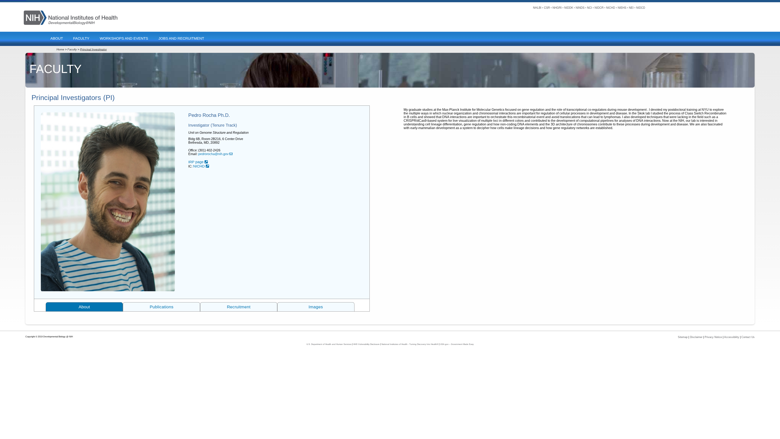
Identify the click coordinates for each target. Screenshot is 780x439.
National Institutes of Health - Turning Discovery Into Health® (409, 344)
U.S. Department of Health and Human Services (329, 344)
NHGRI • (557, 7)
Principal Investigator (93, 49)
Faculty (81, 38)
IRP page (196, 162)
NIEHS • (623, 7)
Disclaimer (696, 337)
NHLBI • (538, 7)
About (56, 38)
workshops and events (124, 38)
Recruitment (238, 306)
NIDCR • (600, 7)
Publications (161, 306)
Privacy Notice (713, 337)
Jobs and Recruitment (181, 38)
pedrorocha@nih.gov (213, 154)
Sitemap (683, 337)
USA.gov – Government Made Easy (457, 344)
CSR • (548, 7)
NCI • (590, 7)
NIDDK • (569, 7)
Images (316, 306)
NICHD (199, 166)
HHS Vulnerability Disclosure (366, 344)
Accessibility (731, 337)
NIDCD (640, 7)
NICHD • (611, 7)
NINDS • (581, 7)
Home (60, 49)
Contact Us (748, 337)
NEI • (632, 7)
